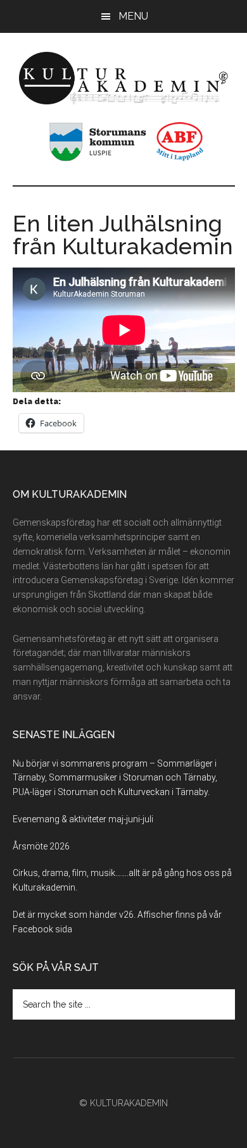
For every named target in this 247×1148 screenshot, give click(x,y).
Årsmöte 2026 (41, 846)
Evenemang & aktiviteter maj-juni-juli (83, 819)
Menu (133, 16)
